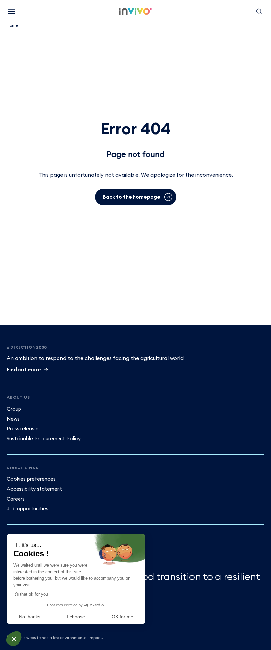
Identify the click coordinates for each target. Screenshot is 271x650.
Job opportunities (27, 509)
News (13, 419)
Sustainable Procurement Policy (44, 438)
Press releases (23, 429)
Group (14, 409)
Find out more (24, 369)
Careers (16, 499)
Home (12, 25)
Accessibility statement (34, 489)
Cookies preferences (31, 479)
